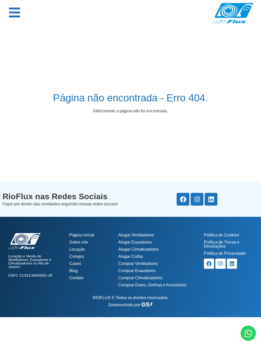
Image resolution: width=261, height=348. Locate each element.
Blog (73, 271)
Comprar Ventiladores (138, 263)
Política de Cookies (221, 235)
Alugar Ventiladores (136, 235)
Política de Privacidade (225, 253)
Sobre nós (78, 242)
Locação (77, 249)
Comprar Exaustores (136, 271)
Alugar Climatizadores (138, 249)
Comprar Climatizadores (140, 278)
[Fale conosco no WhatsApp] (248, 333)
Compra (76, 256)
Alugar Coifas (130, 256)
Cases (75, 263)
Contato (76, 278)
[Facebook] (183, 199)
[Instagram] (197, 199)
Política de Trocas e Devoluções (222, 244)
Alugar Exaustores (135, 242)
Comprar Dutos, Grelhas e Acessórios (152, 285)
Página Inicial (81, 235)
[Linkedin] (211, 199)
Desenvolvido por (124, 305)
